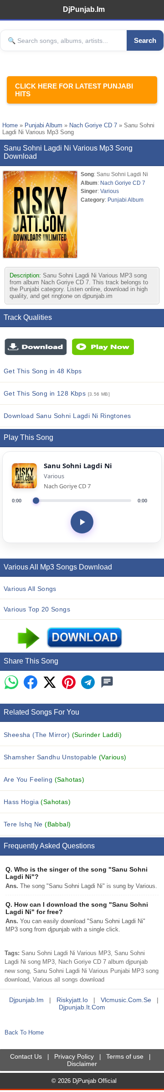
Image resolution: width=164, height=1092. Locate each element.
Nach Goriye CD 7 (93, 125)
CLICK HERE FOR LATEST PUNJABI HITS (74, 90)
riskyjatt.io (72, 999)
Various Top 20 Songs (37, 609)
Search (145, 40)
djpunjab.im (26, 999)
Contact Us (26, 1056)
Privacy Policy (74, 1056)
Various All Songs (30, 588)
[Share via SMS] (107, 682)
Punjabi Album (43, 125)
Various (109, 191)
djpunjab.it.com (82, 1007)
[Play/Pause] (82, 522)
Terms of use (125, 1056)
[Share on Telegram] (88, 682)
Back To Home (24, 1032)
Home (10, 125)
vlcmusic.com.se (126, 999)
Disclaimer (82, 1063)
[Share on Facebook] (30, 682)
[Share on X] (49, 682)
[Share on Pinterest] (69, 682)
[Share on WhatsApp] (11, 682)
